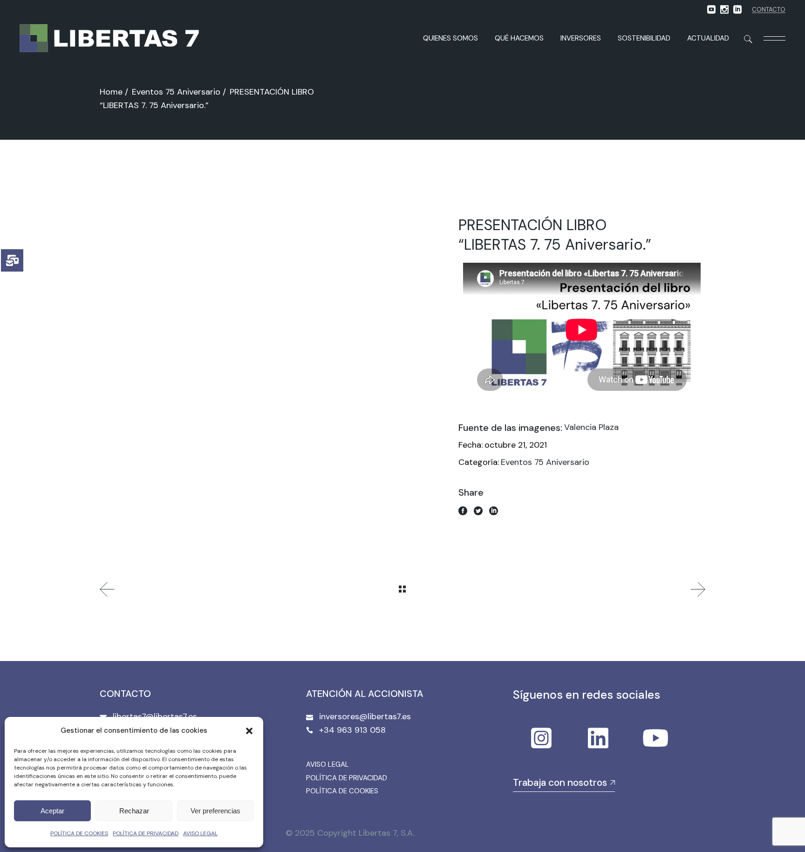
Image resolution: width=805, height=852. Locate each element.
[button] (249, 731)
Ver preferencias (215, 811)
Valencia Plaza (591, 427)
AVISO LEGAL (200, 833)
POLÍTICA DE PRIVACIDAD (145, 833)
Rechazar (134, 811)
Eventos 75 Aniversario (545, 462)
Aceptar (52, 811)
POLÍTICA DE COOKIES (79, 833)
